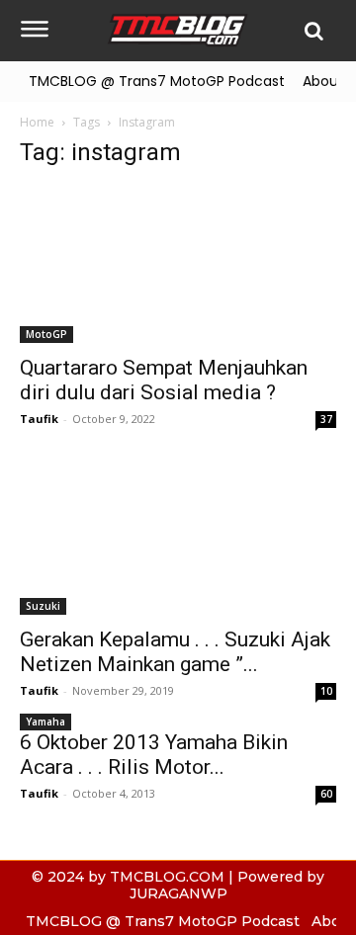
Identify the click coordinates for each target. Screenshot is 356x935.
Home (37, 122)
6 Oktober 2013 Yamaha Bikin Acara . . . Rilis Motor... (154, 754)
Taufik (39, 418)
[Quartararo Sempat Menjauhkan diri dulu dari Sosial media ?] (178, 265)
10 (326, 691)
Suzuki (43, 606)
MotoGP (46, 334)
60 (326, 794)
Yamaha (45, 721)
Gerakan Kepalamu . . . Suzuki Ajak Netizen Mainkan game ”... (175, 652)
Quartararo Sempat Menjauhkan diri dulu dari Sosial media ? (164, 380)
